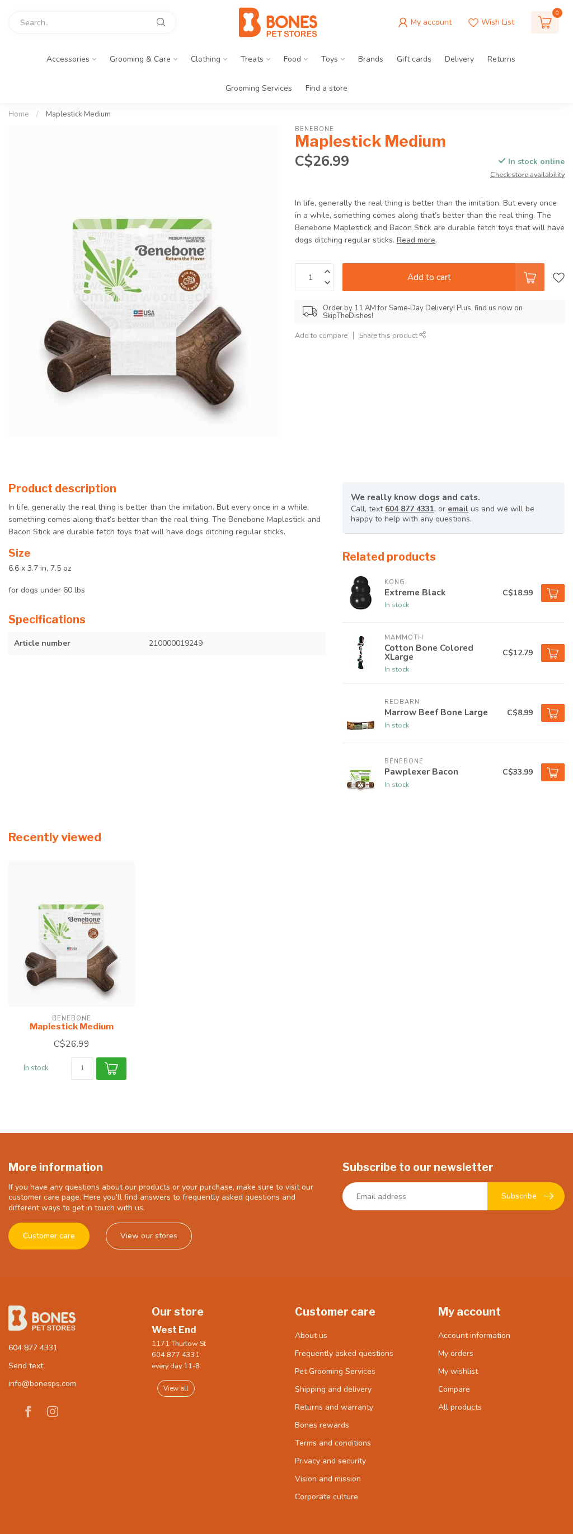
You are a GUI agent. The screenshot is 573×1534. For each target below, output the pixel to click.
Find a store (326, 88)
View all (176, 1388)
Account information (474, 1335)
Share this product (389, 335)
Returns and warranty (334, 1407)
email (458, 508)
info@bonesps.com (42, 1383)
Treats (252, 59)
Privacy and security (330, 1461)
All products (460, 1407)
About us (311, 1335)
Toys (329, 59)
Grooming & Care (140, 59)
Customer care (49, 1235)
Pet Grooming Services (335, 1371)
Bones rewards (322, 1425)
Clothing (205, 59)
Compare (454, 1389)
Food (292, 59)
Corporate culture (326, 1496)
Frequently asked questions (344, 1353)
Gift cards (414, 59)
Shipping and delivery (333, 1389)
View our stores (148, 1235)
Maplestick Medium (78, 114)
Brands (370, 59)
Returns (501, 59)
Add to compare (321, 335)
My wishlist (458, 1371)
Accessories (68, 59)
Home (18, 114)
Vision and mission (328, 1479)
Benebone (314, 129)
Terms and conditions (333, 1443)
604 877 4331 (409, 508)
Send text (25, 1365)
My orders (455, 1353)
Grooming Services (259, 88)
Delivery (459, 59)
